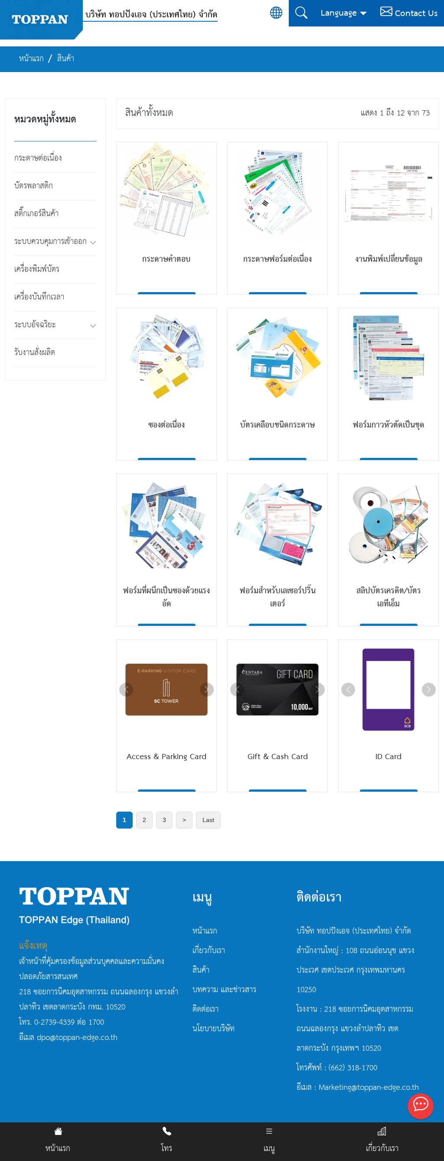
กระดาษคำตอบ (166, 259)
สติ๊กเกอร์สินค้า (36, 214)
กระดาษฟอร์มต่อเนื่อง (277, 259)
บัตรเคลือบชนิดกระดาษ (277, 425)
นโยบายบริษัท (214, 1029)
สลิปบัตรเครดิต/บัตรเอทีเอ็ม (388, 598)
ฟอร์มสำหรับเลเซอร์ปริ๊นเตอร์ (278, 598)
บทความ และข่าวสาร (224, 990)
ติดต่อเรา (206, 1009)
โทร (166, 1148)
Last (208, 819)
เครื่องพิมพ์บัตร (36, 269)
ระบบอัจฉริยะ (35, 325)
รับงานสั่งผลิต (34, 352)
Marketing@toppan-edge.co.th (369, 1087)
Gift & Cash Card (278, 757)
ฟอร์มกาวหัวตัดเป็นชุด (388, 425)
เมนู (269, 1148)
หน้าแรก (58, 1148)
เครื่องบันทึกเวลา (39, 297)
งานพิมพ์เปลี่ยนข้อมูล (388, 259)
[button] (93, 244)
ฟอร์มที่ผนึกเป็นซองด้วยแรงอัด (166, 598)
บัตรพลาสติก (33, 186)
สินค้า (201, 970)
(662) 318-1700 (353, 1068)
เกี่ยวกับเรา (382, 1148)
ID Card (388, 757)
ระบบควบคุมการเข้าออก (50, 241)
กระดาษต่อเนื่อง (38, 158)
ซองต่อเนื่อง (166, 425)
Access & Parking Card (166, 757)
